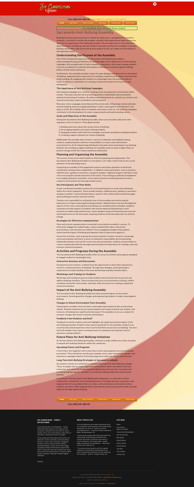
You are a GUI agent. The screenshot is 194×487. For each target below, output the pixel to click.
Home (61, 23)
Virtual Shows (130, 23)
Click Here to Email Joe (112, 477)
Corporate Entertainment (125, 432)
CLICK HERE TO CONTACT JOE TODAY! (108, 19)
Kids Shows (102, 23)
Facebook (101, 483)
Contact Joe (75, 28)
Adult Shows (73, 23)
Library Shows (121, 443)
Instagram (111, 483)
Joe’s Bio (120, 449)
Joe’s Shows (121, 427)
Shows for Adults (122, 429)
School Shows (116, 23)
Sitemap (40, 461)
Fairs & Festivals (88, 23)
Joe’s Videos (121, 451)
